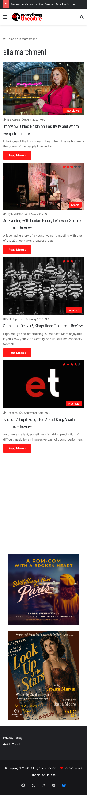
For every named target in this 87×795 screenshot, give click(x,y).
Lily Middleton (14, 214)
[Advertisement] (43, 504)
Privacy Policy (13, 738)
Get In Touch (12, 744)
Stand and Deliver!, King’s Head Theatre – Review (42, 325)
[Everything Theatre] (27, 17)
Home (10, 38)
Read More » (17, 155)
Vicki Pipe (12, 319)
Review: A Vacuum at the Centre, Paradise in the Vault (46, 4)
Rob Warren (13, 119)
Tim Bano (12, 412)
